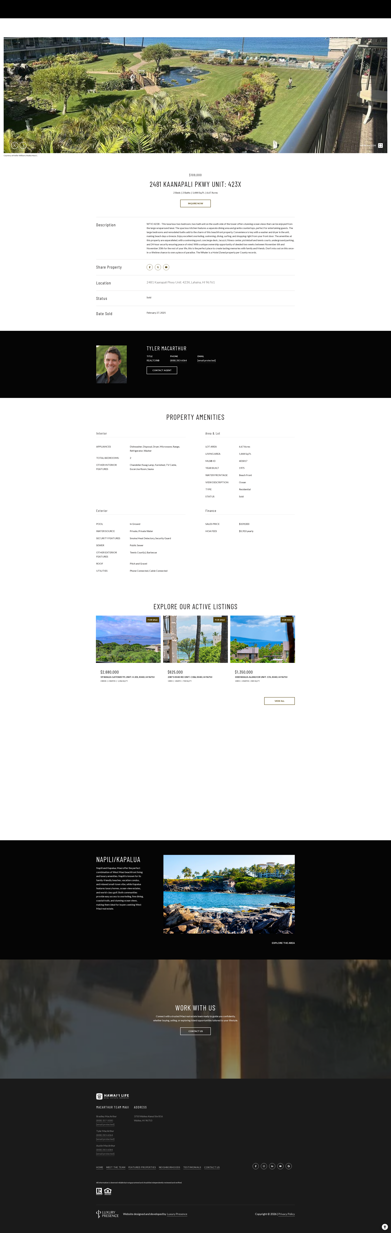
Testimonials (192, 1167)
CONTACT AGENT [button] (162, 370)
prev (14, 145)
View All (279, 701)
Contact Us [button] (195, 1031)
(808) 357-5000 (104, 1120)
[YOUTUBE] (280, 1166)
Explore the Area (283, 942)
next (23, 145)
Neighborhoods (169, 1167)
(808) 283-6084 (104, 1149)
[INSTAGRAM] (264, 1166)
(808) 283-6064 (178, 360)
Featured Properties (142, 1167)
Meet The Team (115, 1167)
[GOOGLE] (289, 1166)
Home (99, 1167)
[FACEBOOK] (256, 1166)
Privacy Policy (286, 1214)
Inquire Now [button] (195, 203)
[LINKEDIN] (272, 1166)
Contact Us (212, 1167)
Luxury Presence (177, 1214)
